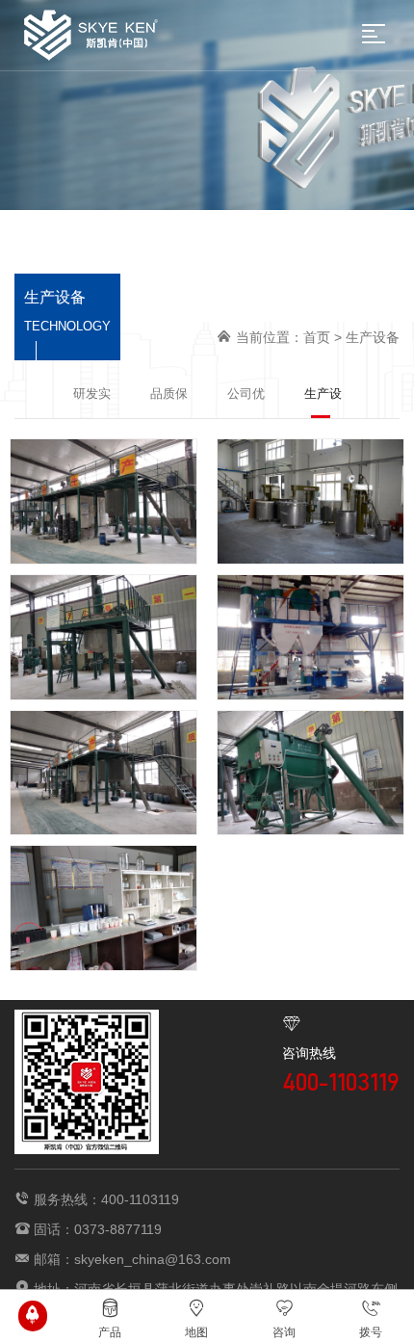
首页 (316, 337)
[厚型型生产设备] (310, 773)
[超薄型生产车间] (310, 501)
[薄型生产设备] (103, 501)
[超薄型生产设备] (103, 637)
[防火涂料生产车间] (310, 637)
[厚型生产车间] (103, 773)
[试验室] (103, 908)
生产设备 (373, 337)
